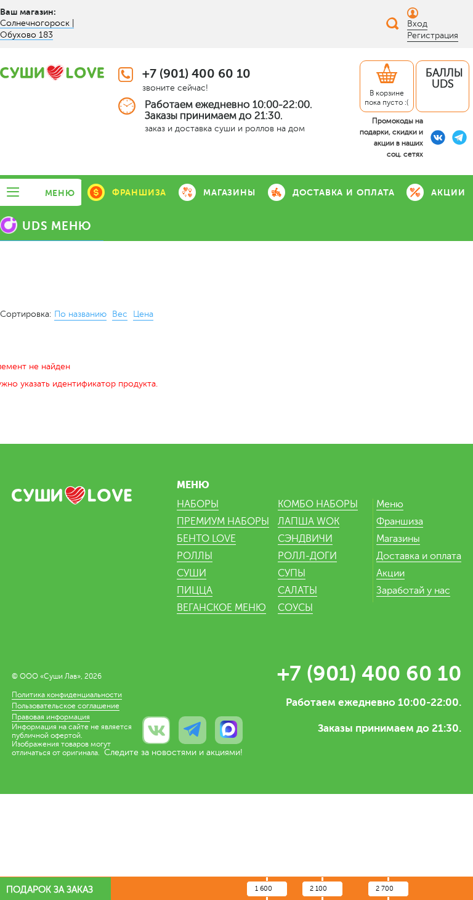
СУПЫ (291, 573)
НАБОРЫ (198, 504)
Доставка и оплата (418, 556)
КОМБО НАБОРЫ (318, 504)
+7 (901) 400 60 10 (196, 74)
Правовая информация (51, 717)
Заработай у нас (413, 590)
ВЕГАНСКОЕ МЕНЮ (221, 607)
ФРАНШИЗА (139, 192)
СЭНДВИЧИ (305, 538)
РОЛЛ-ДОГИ (307, 556)
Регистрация (432, 35)
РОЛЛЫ (194, 556)
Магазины (398, 538)
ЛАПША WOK (308, 521)
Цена (143, 314)
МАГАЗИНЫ (229, 192)
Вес (119, 314)
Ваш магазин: (28, 12)
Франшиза (399, 521)
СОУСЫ (295, 607)
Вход (417, 23)
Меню (389, 504)
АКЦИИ (448, 192)
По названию (80, 314)
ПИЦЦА (194, 590)
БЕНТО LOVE (206, 538)
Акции (390, 573)
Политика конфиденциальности (67, 694)
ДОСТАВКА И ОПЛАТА (344, 192)
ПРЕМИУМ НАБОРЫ (223, 521)
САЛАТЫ (297, 590)
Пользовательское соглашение (65, 706)
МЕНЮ (60, 193)
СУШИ (191, 573)
